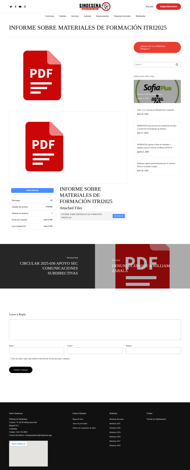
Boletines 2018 (115, 437)
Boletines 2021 (115, 424)
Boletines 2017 (115, 441)
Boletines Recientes (117, 419)
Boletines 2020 (115, 428)
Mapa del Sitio (78, 419)
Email (70, 346)
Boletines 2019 (115, 432)
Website (129, 346)
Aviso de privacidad (80, 424)
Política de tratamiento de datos (84, 428)
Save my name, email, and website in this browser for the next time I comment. (41, 359)
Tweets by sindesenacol (156, 419)
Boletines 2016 (115, 445)
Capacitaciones (168, 6)
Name (12, 346)
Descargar (32, 190)
